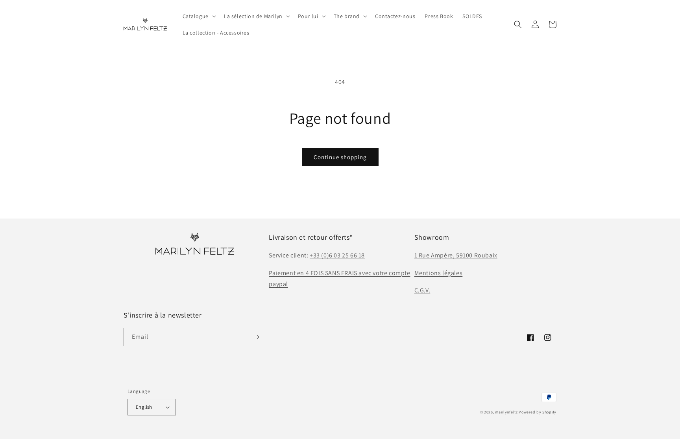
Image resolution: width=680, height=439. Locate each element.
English (144, 407)
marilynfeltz (506, 412)
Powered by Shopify (537, 412)
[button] (198, 16)
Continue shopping (340, 157)
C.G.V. (422, 290)
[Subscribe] (256, 337)
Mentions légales (438, 273)
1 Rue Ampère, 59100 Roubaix (455, 255)
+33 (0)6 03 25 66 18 (337, 255)
